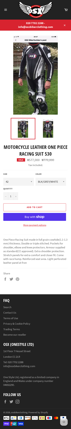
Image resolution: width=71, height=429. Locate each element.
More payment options (34, 225)
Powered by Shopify (38, 412)
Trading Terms (11, 329)
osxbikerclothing (19, 412)
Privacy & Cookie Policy (16, 323)
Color (38, 174)
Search (7, 307)
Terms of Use (10, 318)
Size (5, 174)
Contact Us (9, 312)
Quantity (7, 188)
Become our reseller (14, 334)
